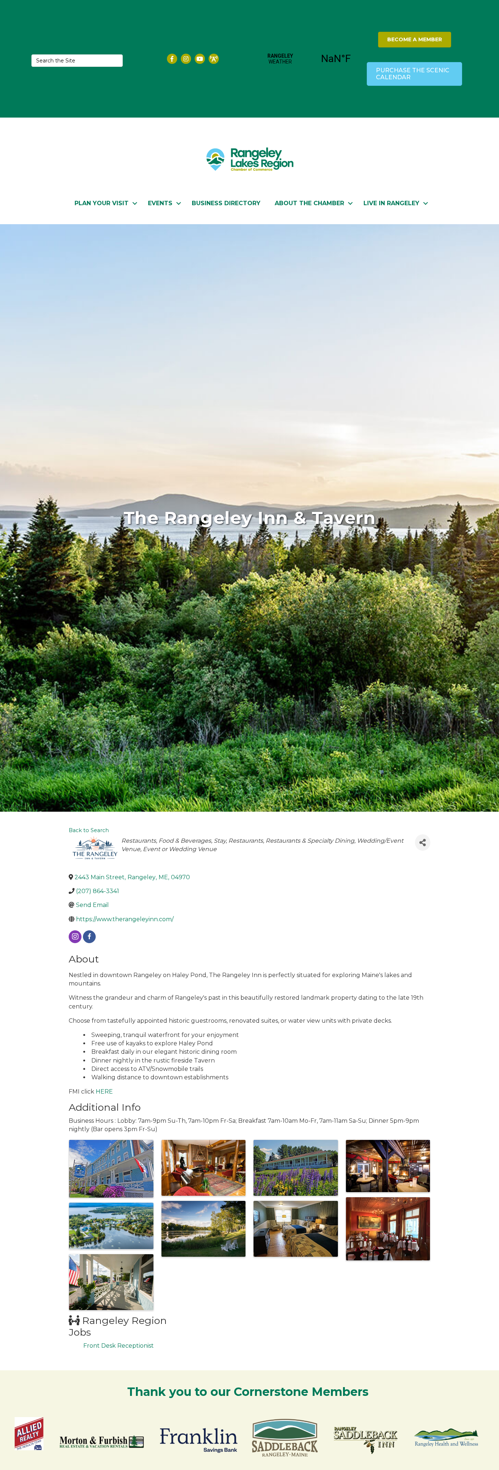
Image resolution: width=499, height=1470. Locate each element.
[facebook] (89, 936)
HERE (104, 1091)
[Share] (422, 842)
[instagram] (75, 936)
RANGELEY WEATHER (308, 59)
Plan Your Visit (102, 203)
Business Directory (226, 203)
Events (160, 203)
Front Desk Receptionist (118, 1345)
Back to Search (89, 830)
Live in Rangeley (391, 203)
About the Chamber (309, 203)
